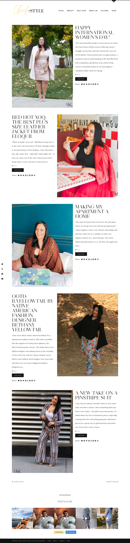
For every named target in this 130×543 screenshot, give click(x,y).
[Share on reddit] (95, 84)
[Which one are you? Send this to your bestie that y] (65, 518)
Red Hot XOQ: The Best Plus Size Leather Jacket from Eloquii (30, 126)
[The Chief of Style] (29, 10)
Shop (114, 11)
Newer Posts (111, 481)
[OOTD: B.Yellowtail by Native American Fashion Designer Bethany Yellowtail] (87, 334)
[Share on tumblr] (91, 84)
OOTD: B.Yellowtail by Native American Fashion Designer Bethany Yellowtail (32, 313)
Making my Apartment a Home (92, 211)
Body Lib (93, 11)
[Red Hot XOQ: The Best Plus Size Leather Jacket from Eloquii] (87, 155)
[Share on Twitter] (86, 84)
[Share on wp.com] (98, 84)
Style (61, 11)
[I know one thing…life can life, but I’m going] (22, 518)
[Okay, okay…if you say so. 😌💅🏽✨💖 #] (86, 518)
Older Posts (18, 481)
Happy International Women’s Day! (94, 32)
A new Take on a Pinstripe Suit (96, 395)
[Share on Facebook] (84, 84)
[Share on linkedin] (93, 84)
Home (49, 540)
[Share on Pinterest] (89, 84)
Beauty (70, 11)
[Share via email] (82, 84)
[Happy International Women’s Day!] (42, 66)
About (55, 540)
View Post (81, 79)
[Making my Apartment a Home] (42, 245)
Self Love (81, 11)
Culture (104, 11)
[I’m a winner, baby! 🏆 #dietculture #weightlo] (107, 518)
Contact (62, 540)
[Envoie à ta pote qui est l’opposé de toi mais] (43, 518)
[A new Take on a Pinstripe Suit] (42, 431)
